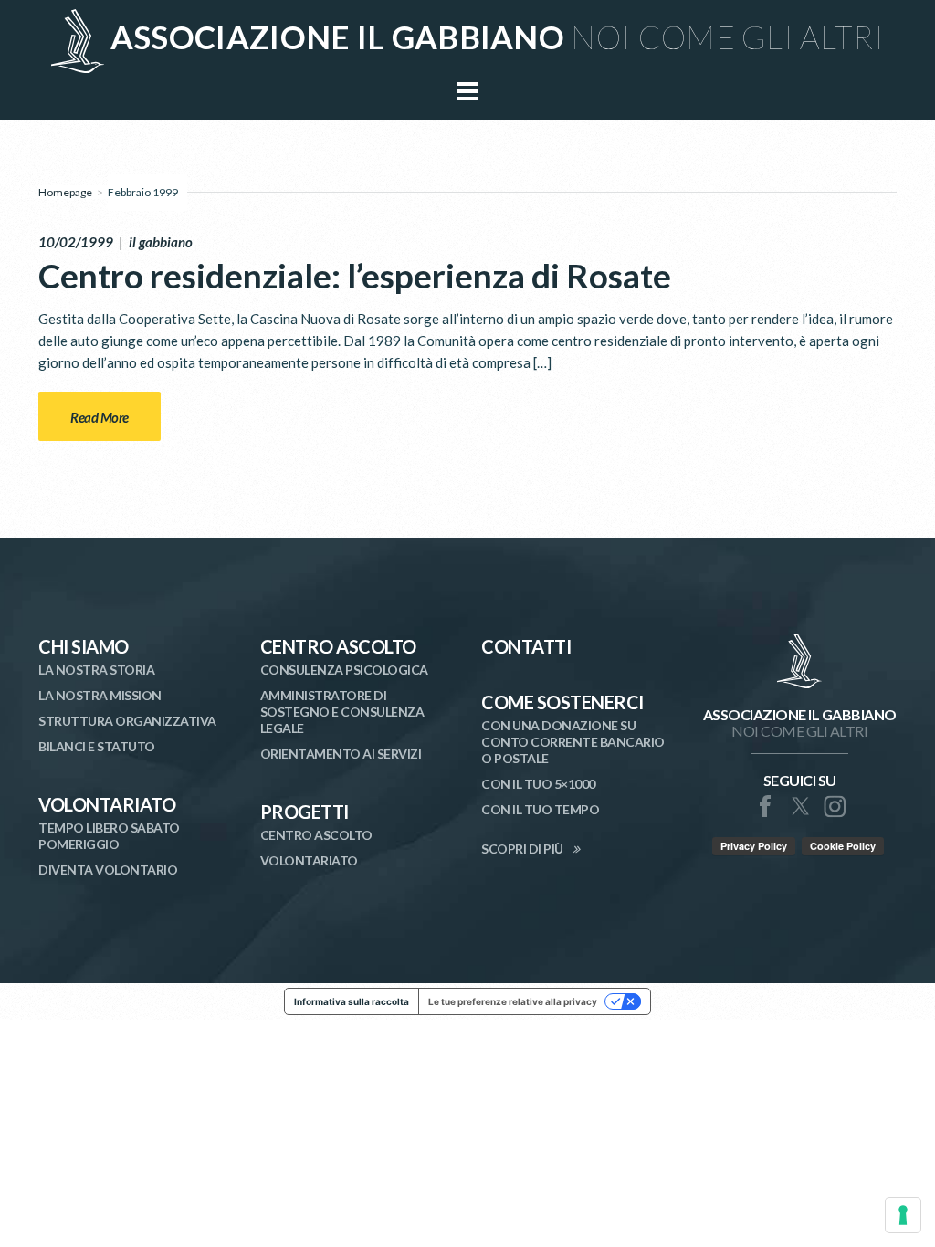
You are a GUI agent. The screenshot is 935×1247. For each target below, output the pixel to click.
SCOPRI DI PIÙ (522, 848)
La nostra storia (96, 669)
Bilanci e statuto (96, 746)
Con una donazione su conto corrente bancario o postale (573, 742)
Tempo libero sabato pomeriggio (109, 836)
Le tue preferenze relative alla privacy (512, 1001)
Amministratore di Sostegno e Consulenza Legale (342, 711)
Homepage (65, 192)
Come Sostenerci (562, 702)
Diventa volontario (107, 869)
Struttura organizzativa (127, 720)
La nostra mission (100, 695)
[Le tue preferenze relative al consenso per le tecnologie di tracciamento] (903, 1215)
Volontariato (106, 804)
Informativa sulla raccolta (351, 1001)
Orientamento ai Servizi (341, 753)
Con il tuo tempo (540, 809)
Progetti (304, 812)
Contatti (526, 646)
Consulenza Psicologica (344, 669)
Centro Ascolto (338, 646)
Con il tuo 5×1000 (538, 783)
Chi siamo (83, 646)
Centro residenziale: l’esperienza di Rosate (354, 275)
